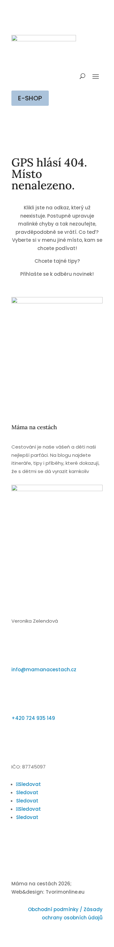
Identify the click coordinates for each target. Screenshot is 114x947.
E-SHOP (30, 98)
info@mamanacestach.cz (43, 669)
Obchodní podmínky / (56, 909)
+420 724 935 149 (33, 718)
